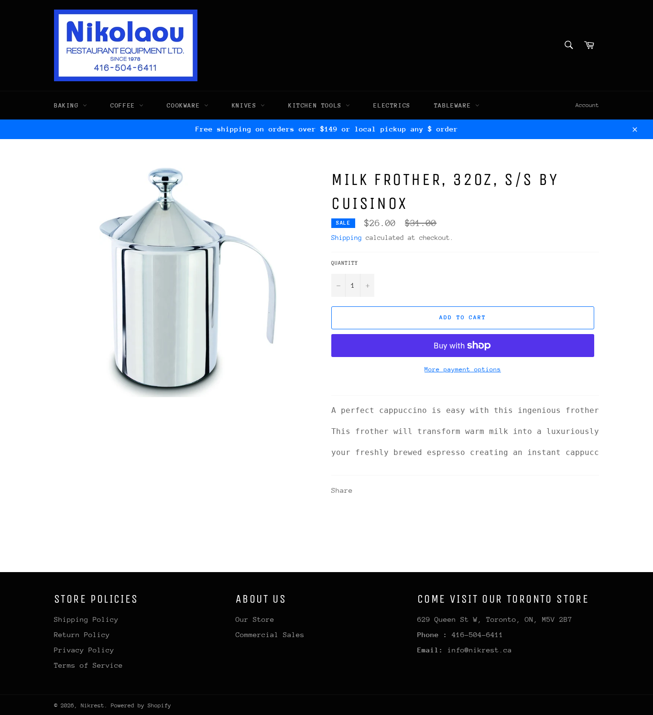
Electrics (391, 105)
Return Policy (82, 634)
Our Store (255, 619)
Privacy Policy (84, 650)
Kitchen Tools (317, 105)
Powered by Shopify (141, 705)
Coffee (124, 105)
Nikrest (92, 705)
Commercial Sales (270, 634)
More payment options (462, 369)
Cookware (185, 105)
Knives (246, 105)
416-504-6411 (477, 634)
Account (587, 105)
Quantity (344, 263)
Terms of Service (88, 665)
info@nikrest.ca (479, 650)
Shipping (346, 237)
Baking (68, 105)
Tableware (454, 105)
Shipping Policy (86, 619)
